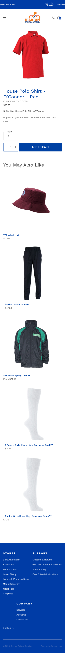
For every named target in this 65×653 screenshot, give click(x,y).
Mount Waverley (11, 584)
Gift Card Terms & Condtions (47, 564)
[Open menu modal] (4, 17)
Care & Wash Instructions (45, 574)
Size (10, 131)
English (7, 627)
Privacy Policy (39, 569)
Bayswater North (11, 559)
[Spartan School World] (32, 17)
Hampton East (10, 569)
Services (20, 609)
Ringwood (8, 593)
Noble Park (8, 588)
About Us (21, 614)
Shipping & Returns (42, 559)
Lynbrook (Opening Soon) (16, 579)
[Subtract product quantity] (6, 147)
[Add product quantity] (15, 147)
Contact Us (22, 619)
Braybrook (8, 564)
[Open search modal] (54, 17)
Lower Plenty (9, 574)
